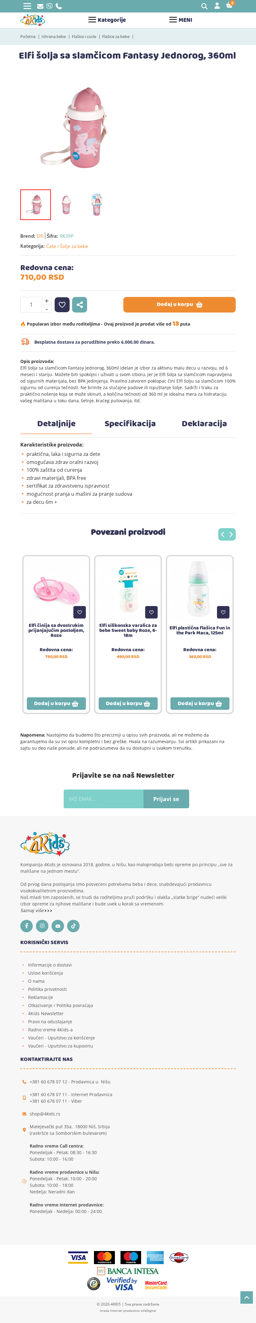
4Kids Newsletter (46, 1013)
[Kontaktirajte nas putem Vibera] (49, 8)
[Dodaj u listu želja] (79, 612)
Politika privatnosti (47, 989)
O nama (36, 981)
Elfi (40, 236)
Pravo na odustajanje (50, 1021)
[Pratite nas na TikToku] (75, 926)
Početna (28, 36)
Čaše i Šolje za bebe (67, 246)
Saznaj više (32, 910)
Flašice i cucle (84, 36)
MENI (185, 20)
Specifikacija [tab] (130, 424)
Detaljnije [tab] (56, 424)
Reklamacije (40, 997)
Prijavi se (166, 799)
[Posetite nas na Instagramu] (44, 926)
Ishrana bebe (54, 36)
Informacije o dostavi (50, 965)
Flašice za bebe (116, 36)
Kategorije (112, 20)
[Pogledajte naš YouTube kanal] (59, 926)
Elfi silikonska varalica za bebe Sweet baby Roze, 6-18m (128, 630)
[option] (81, 128)
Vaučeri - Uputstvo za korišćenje (61, 1038)
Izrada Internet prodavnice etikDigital (128, 1310)
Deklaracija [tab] (204, 424)
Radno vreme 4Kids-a (50, 1030)
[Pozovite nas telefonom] (59, 8)
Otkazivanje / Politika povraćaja (60, 1005)
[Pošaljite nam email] (40, 7)
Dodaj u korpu (175, 304)
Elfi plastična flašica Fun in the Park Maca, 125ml (200, 630)
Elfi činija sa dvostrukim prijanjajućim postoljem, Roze (56, 630)
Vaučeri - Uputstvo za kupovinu (60, 1046)
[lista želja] (62, 305)
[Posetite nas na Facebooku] (28, 926)
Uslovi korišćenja (45, 973)
